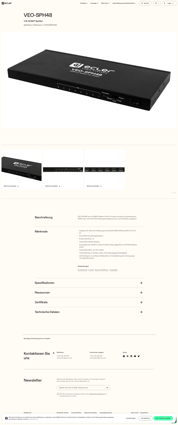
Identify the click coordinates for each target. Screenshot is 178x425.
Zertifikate (41, 302)
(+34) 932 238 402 (96, 356)
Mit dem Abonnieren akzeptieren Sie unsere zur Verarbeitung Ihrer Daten (83, 395)
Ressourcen (42, 292)
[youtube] (135, 356)
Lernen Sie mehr (33, 419)
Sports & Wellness (101, 270)
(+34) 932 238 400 (63, 356)
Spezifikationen (44, 283)
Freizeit (91, 270)
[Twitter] (139, 356)
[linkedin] (131, 356)
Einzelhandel (82, 270)
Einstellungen (131, 418)
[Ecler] (6, 3)
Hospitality (113, 270)
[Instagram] (124, 356)
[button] (89, 10)
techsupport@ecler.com (98, 358)
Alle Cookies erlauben (163, 418)
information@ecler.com (64, 358)
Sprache (133, 413)
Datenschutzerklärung (97, 394)
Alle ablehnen (145, 418)
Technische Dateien (47, 312)
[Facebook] (127, 356)
